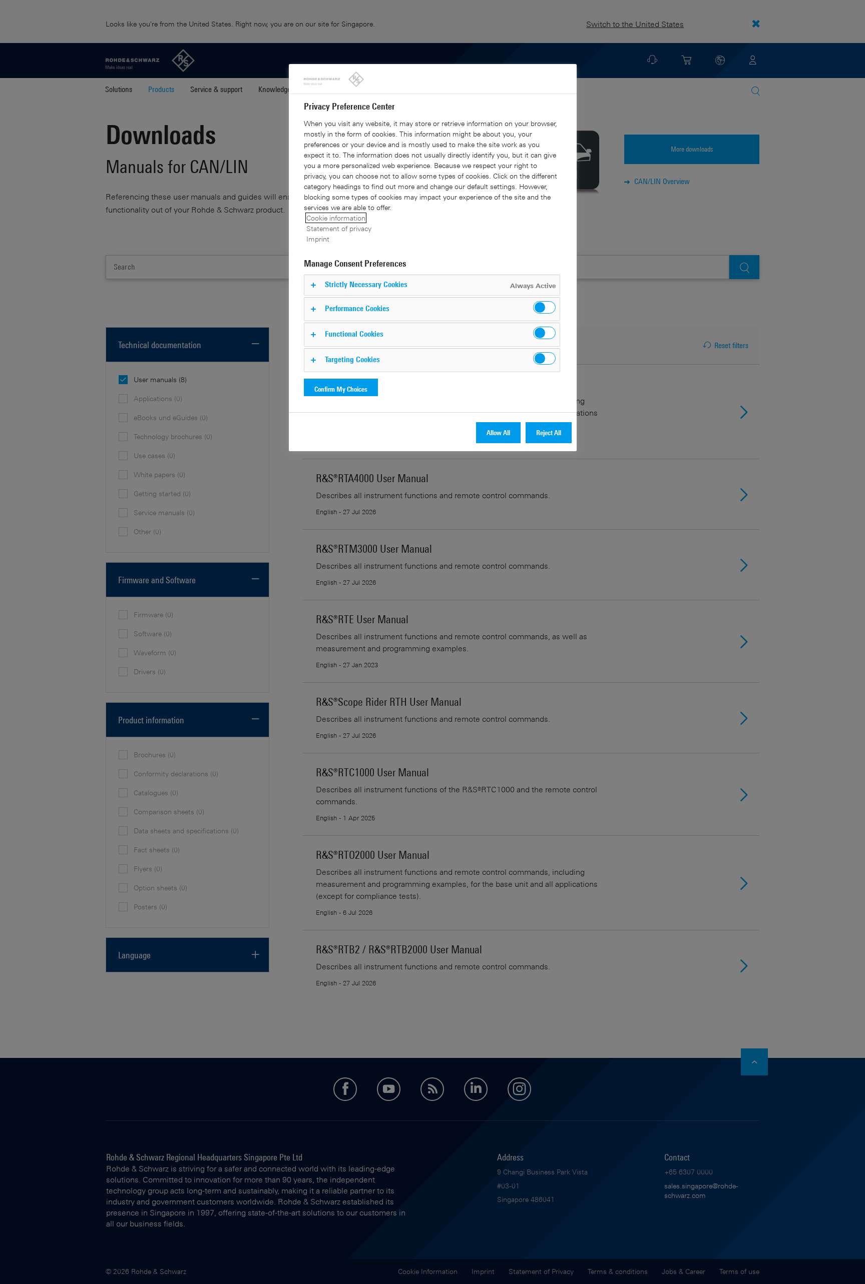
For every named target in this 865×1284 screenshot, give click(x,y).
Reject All (548, 432)
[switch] (544, 307)
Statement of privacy (338, 228)
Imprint (317, 239)
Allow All (498, 432)
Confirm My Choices (340, 389)
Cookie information (335, 218)
